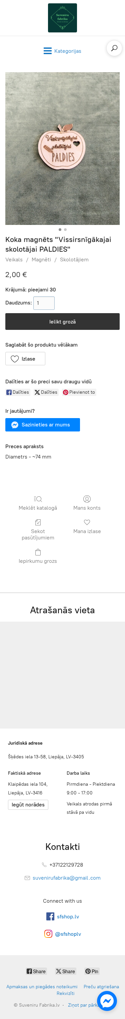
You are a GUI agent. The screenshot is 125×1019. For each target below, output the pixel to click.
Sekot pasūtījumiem (38, 534)
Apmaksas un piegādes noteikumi (42, 987)
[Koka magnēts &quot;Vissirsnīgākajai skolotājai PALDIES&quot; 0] (62, 148)
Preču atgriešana (101, 987)
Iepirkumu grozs (38, 561)
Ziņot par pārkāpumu (90, 1005)
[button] (25, 358)
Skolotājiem (74, 259)
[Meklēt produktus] (114, 48)
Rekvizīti (66, 993)
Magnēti (41, 259)
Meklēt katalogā (38, 508)
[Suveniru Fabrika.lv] (62, 17)
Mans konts (87, 508)
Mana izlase (87, 531)
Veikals (14, 259)
